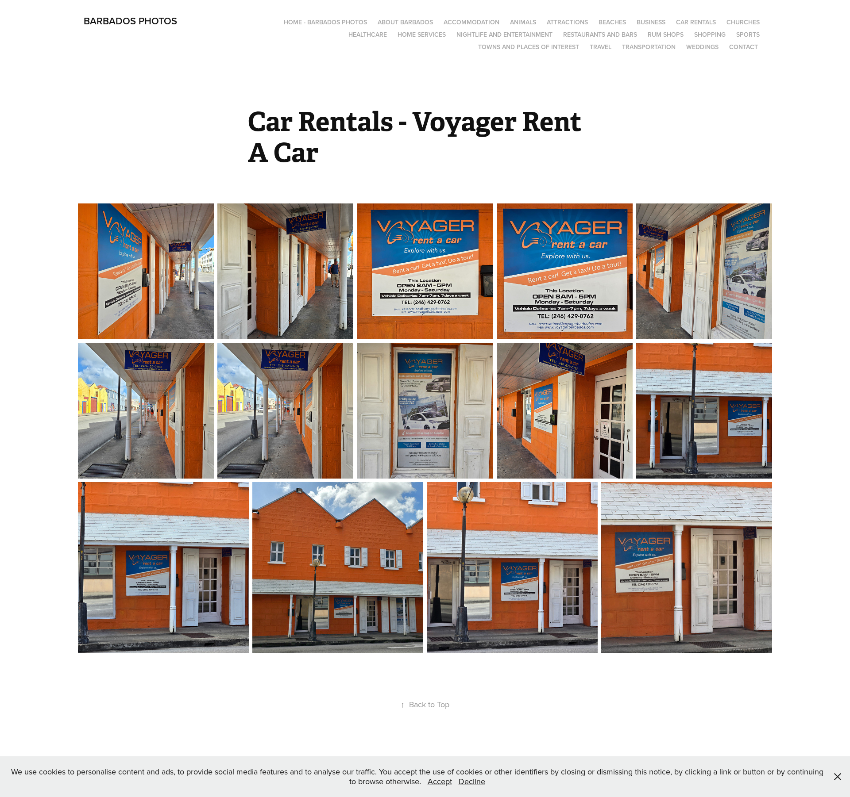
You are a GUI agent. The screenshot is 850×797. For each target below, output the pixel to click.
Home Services (422, 34)
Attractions (567, 22)
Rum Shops (666, 34)
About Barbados (405, 22)
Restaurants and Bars (600, 34)
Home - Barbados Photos (325, 22)
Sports (748, 34)
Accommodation (471, 22)
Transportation (649, 46)
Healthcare (367, 34)
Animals (523, 22)
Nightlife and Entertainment (504, 34)
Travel (600, 46)
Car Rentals (696, 22)
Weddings (702, 46)
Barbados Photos (130, 21)
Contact (743, 46)
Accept (440, 781)
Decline (472, 781)
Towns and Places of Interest (528, 46)
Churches (743, 22)
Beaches (612, 22)
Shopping (710, 34)
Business (651, 22)
